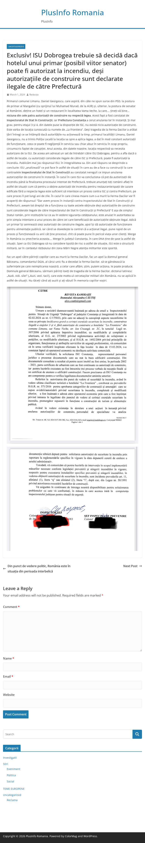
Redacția (34, 94)
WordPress (90, 836)
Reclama (12, 800)
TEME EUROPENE (14, 789)
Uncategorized (16, 46)
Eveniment (13, 769)
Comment (11, 607)
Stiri (5, 764)
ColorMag (71, 836)
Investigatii (10, 757)
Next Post (130, 566)
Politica (11, 775)
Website (9, 695)
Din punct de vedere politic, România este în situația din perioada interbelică (39, 569)
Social (10, 781)
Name (8, 658)
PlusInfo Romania (72, 12)
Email (8, 676)
